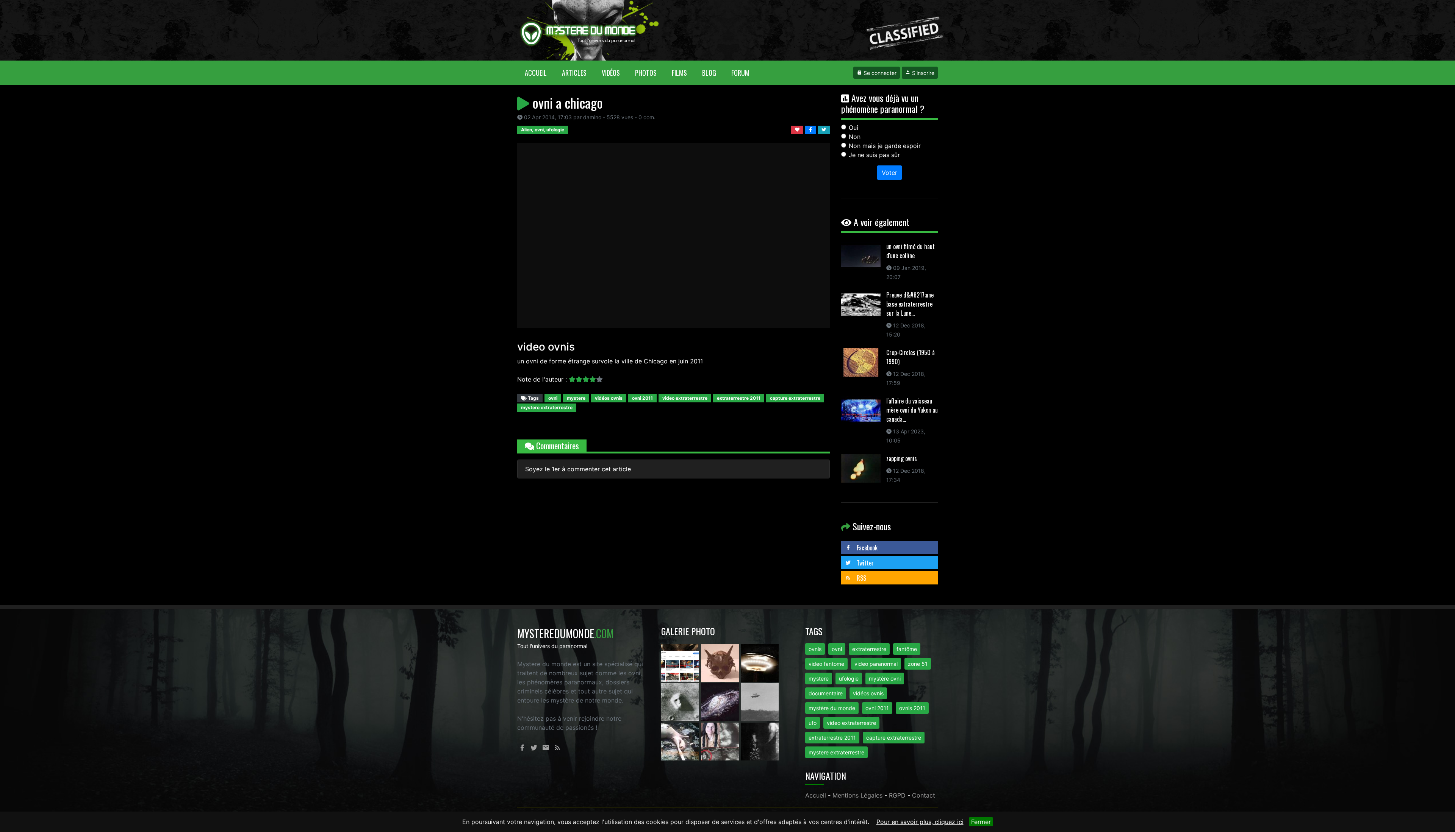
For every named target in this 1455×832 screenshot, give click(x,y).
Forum (740, 73)
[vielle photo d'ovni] (760, 701)
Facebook (866, 547)
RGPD (897, 795)
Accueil (539, 72)
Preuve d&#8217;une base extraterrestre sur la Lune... (910, 304)
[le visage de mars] (681, 701)
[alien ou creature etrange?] (681, 741)
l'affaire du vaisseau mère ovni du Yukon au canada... (912, 410)
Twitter (864, 562)
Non (854, 136)
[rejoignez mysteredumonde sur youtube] (681, 662)
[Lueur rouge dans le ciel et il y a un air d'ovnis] (760, 662)
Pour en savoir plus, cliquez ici (920, 822)
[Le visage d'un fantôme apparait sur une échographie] (721, 741)
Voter (889, 172)
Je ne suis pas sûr (874, 155)
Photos (646, 73)
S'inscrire (922, 73)
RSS (860, 578)
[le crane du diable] (721, 662)
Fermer (981, 822)
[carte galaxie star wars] (721, 701)
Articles (574, 73)
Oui (853, 127)
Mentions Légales (857, 795)
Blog (709, 73)
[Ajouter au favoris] (798, 129)
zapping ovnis (901, 458)
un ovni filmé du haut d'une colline (910, 251)
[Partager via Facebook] (811, 129)
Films (679, 73)
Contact (923, 795)
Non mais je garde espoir (885, 146)
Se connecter (879, 73)
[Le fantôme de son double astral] (760, 741)
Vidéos (611, 73)
